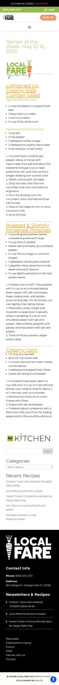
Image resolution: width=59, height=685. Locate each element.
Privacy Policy (43, 676)
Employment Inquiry (18, 642)
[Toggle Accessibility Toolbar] (53, 679)
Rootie (39, 680)
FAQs (9, 651)
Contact (11, 659)
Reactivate (12, 638)
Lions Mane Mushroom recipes (24, 491)
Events (10, 647)
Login (51, 9)
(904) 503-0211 (24, 575)
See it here (41, 3)
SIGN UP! (48, 17)
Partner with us (15, 655)
